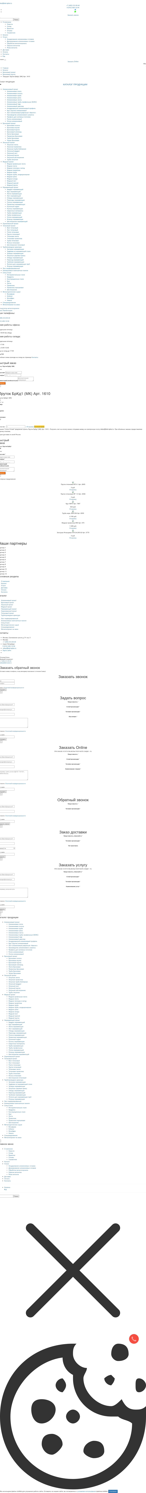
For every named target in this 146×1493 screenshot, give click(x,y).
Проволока (11, 285)
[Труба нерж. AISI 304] (73, 511)
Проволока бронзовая (14, 136)
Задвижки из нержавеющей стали (18, 251)
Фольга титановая (13, 243)
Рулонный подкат (13, 206)
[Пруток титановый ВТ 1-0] (73, 492)
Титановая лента (13, 236)
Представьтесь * (73, 702)
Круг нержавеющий (14, 191)
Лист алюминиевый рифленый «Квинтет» (21, 112)
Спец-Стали (7, 272)
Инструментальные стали (16, 275)
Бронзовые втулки (13, 127)
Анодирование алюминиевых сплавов (20, 39)
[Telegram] (75, 10)
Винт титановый (12, 228)
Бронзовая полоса (13, 125)
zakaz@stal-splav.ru (9, 648)
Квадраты (10, 277)
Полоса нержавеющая (15, 202)
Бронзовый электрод (14, 132)
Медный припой (12, 183)
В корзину (30, 427)
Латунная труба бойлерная (16, 149)
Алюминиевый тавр (14, 104)
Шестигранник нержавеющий (17, 221)
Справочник (11, 33)
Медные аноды (12, 179)
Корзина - (7, 1188)
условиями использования (86, 1491)
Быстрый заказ (39, 427)
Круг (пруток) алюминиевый (17, 110)
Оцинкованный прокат (10, 223)
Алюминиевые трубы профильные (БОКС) (22, 102)
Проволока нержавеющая (16, 204)
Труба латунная (12, 159)
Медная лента (12, 166)
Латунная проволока (14, 147)
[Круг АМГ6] (73, 501)
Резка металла (12, 48)
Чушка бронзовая (13, 140)
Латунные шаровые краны (16, 255)
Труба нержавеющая (14, 213)
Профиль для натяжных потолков (18, 117)
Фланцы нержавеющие (15, 219)
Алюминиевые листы (14, 100)
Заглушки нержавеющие (15, 249)
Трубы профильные (14, 215)
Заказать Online (73, 61)
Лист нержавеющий (14, 196)
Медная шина (12, 176)
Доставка (6, 50)
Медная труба (12, 172)
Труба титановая (13, 240)
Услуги (5, 37)
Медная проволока (13, 170)
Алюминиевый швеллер (15, 106)
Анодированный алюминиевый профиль (21, 108)
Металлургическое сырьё (11, 292)
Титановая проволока (14, 238)
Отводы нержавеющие (15, 198)
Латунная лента (12, 144)
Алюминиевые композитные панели (15, 270)
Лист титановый (12, 230)
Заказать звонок (73, 15)
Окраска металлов (13, 45)
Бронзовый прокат (9, 123)
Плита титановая (13, 232)
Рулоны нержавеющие (15, 208)
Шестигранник (12, 290)
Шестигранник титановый (16, 245)
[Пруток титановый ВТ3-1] (73, 482)
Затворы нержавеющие (15, 253)
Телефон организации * (73, 712)
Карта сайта (7, 650)
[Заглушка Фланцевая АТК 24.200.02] (73, 530)
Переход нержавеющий (15, 260)
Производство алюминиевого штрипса (20, 115)
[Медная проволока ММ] (73, 521)
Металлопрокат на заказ (11, 304)
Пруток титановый (13, 234)
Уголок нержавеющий (14, 217)
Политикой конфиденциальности (14, 687)
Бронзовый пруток (13, 130)
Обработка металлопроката (17, 43)
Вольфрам (10, 294)
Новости (10, 24)
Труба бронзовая (13, 138)
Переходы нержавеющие (16, 200)
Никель (9, 300)
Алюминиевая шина (14, 98)
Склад (9, 26)
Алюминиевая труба (14, 95)
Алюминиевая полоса (14, 93)
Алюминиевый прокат (10, 89)
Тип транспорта (73, 846)
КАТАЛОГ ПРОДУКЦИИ (75, 84)
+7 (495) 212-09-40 (73, 5)
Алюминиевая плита (14, 91)
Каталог (5, 35)
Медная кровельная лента (16, 164)
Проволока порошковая (15, 287)
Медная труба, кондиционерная (18, 174)
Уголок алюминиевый (14, 121)
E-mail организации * (73, 707)
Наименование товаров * (73, 769)
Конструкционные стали (15, 279)
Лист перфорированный (11, 268)
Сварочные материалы (15, 211)
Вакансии (10, 28)
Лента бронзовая (13, 134)
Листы (9, 283)
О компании (7, 22)
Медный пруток (12, 185)
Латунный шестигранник (15, 157)
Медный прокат (8, 162)
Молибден (10, 298)
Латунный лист (12, 153)
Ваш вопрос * (73, 716)
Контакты (6, 54)
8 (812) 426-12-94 (73, 7)
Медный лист (11, 181)
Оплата (5, 52)
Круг (8, 281)
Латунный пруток (13, 155)
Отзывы (9, 30)
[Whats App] (75, 12)
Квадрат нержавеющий (15, 189)
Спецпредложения (9, 302)
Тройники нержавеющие (15, 262)
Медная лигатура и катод (16, 168)
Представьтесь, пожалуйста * (73, 836)
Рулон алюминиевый (14, 119)
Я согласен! (113, 1491)
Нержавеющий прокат (10, 187)
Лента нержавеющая (14, 194)
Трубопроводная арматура (12, 247)
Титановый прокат (9, 226)
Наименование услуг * (73, 886)
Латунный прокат (9, 142)
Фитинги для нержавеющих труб (18, 264)
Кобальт (10, 296)
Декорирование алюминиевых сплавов (20, 41)
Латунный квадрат (13, 151)
